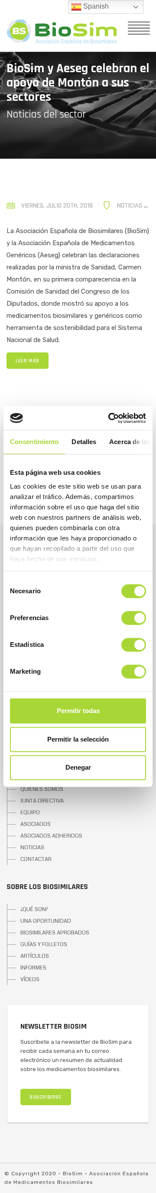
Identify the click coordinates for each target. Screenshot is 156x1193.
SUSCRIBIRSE (45, 1097)
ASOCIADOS (35, 824)
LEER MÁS (27, 361)
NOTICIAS (32, 847)
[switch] (133, 618)
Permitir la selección (78, 739)
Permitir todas (78, 710)
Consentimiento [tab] (34, 441)
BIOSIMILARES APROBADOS (54, 933)
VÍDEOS (29, 979)
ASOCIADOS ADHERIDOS (51, 836)
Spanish (95, 6)
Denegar (78, 767)
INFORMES (33, 968)
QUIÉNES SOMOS (41, 789)
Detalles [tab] (84, 441)
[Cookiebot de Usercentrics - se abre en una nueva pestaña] (110, 418)
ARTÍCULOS (34, 956)
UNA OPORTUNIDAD (45, 921)
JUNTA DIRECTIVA (42, 801)
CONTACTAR (36, 859)
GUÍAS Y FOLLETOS (43, 944)
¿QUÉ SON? (34, 909)
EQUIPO (30, 812)
